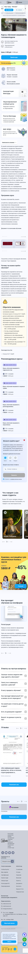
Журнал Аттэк (19, 889)
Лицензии (18, 875)
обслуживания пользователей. (9, 938)
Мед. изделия (4, 872)
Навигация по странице (8, 142)
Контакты (18, 886)
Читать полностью (6, 776)
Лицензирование (5, 886)
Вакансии (18, 877)
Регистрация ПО (5, 883)
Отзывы (18, 872)
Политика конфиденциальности (8, 928)
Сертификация (5, 875)
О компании (19, 869)
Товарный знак (20, 891)
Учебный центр (5, 869)
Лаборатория (4, 880)
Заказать (14, 475)
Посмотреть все (14, 784)
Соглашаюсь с (13, 479)
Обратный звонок (9, 923)
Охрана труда (4, 877)
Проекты (18, 880)
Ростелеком (4, 811)
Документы (19, 883)
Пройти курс (14, 57)
